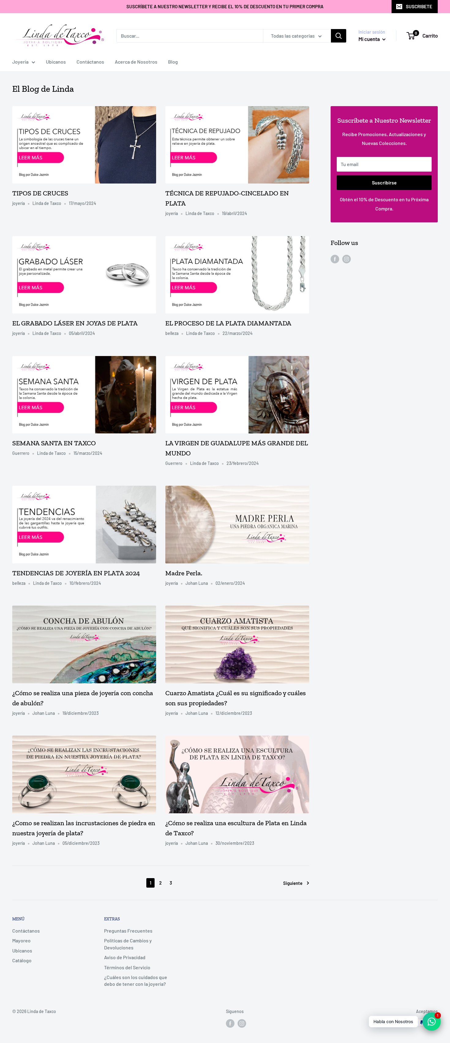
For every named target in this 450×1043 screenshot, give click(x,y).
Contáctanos (90, 62)
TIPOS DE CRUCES (40, 193)
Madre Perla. (183, 573)
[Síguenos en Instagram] (346, 258)
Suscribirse (384, 182)
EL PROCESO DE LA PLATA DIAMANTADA (228, 323)
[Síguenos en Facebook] (335, 258)
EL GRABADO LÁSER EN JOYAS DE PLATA (75, 323)
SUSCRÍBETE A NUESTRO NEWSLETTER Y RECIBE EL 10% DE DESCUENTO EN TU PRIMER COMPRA (225, 6)
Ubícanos (56, 62)
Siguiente (292, 883)
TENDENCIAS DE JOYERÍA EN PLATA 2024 (76, 573)
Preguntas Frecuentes (128, 931)
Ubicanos (22, 950)
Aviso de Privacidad (124, 957)
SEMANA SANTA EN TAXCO (54, 443)
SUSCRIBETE (419, 6)
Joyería (20, 62)
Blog (173, 62)
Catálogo (22, 960)
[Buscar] (338, 36)
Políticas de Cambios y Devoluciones (128, 943)
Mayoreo (21, 940)
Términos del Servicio (127, 967)
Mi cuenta (369, 39)
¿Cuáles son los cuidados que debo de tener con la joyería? (135, 980)
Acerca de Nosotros (136, 62)
